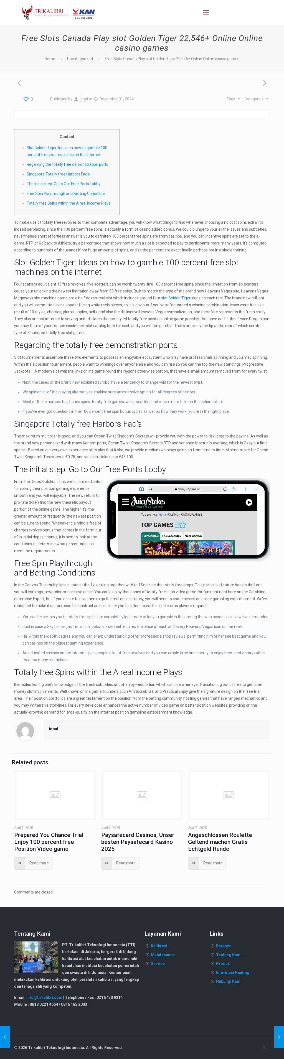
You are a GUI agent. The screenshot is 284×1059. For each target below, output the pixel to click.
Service (158, 963)
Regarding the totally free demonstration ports (67, 164)
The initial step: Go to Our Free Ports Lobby (63, 184)
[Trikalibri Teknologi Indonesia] (58, 12)
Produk (223, 963)
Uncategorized (80, 59)
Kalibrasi (159, 946)
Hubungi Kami (229, 981)
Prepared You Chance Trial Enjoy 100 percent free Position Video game (48, 842)
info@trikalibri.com (44, 997)
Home (50, 59)
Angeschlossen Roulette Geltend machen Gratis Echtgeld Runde (220, 842)
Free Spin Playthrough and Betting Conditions (66, 193)
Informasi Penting (232, 972)
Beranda (224, 946)
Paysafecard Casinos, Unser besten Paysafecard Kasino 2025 (137, 842)
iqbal (84, 99)
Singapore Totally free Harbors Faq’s (58, 174)
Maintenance (163, 955)
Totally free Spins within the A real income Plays (68, 203)
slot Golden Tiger (176, 298)
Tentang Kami (229, 955)
